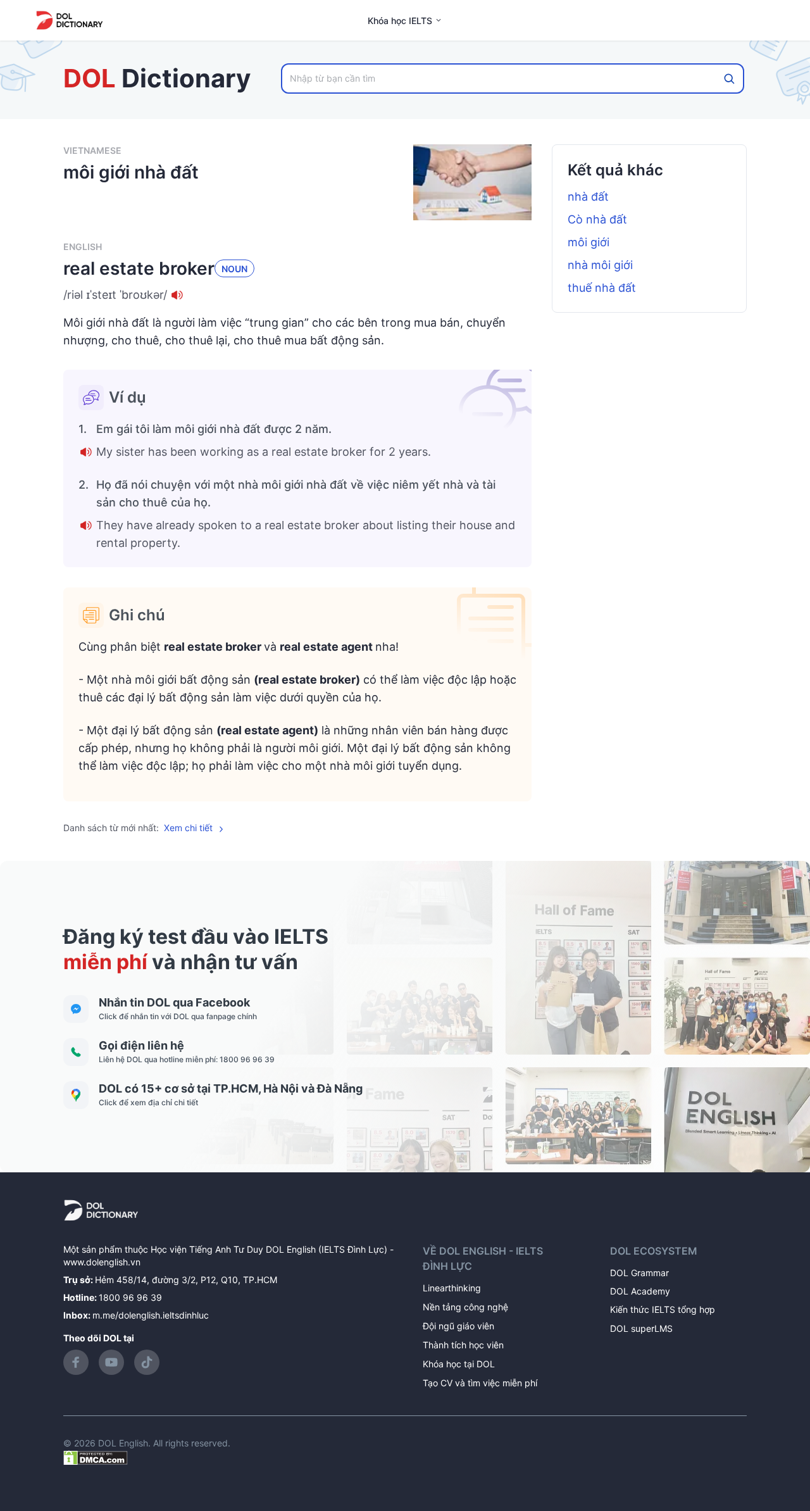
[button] (297, 295)
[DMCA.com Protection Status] (95, 1456)
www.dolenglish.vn (101, 1262)
